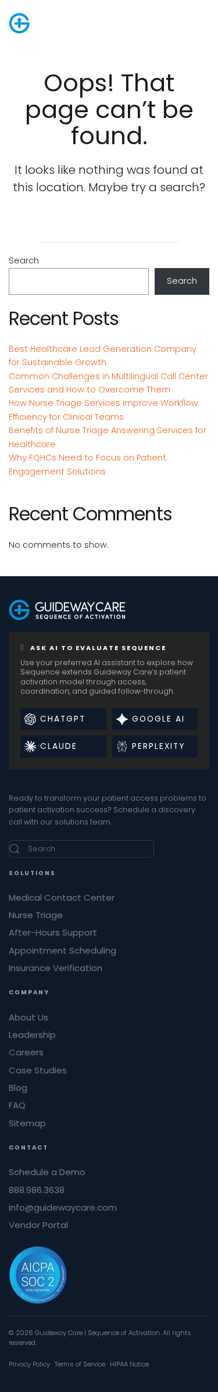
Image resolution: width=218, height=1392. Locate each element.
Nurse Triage (36, 915)
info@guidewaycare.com (63, 1207)
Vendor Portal (38, 1225)
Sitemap (27, 1123)
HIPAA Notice (129, 1364)
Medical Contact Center (62, 897)
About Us (28, 1017)
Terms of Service (80, 1364)
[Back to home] (67, 23)
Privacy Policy (29, 1364)
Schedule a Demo (47, 1172)
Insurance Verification (55, 968)
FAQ (17, 1105)
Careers (26, 1052)
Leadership (32, 1035)
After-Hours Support (53, 932)
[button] (203, 23)
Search (24, 260)
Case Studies (38, 1070)
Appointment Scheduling (62, 950)
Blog (18, 1088)
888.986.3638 (37, 1190)
